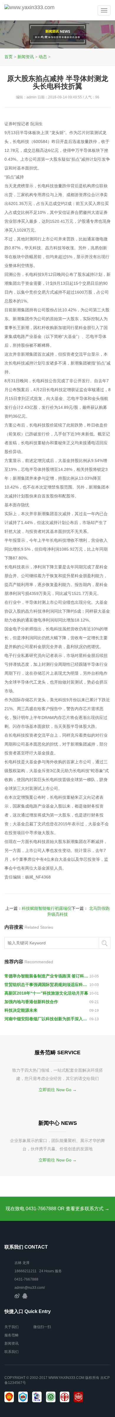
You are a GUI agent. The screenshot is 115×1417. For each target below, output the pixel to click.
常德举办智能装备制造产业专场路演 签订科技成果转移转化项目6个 (46, 976)
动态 (43, 56)
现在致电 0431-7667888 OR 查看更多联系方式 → (57, 1208)
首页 (8, 56)
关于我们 (11, 1327)
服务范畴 (11, 1335)
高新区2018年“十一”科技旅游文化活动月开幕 (46, 993)
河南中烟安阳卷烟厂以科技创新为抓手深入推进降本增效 (46, 1018)
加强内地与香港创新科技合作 (31, 1001)
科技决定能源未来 (20, 1010)
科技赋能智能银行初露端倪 (46, 908)
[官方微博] (17, 1296)
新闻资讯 (25, 56)
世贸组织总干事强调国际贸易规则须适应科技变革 (46, 984)
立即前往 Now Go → (58, 1089)
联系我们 (11, 1352)
